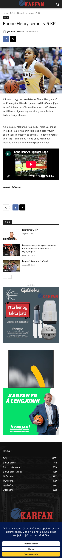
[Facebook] (6, 39)
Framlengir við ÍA (30, 230)
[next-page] (10, 277)
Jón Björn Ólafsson (15, 31)
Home (5, 13)
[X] (13, 39)
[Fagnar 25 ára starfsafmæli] (11, 266)
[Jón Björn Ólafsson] (5, 31)
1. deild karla (9, 239)
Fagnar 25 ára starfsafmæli (35, 261)
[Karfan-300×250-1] (31, 411)
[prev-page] (5, 277)
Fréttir (12, 13)
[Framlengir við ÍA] (11, 234)
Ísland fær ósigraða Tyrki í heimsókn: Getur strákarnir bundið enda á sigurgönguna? (39, 248)
